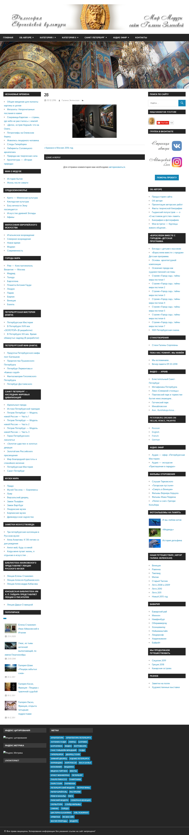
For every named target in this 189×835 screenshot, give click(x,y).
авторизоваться (117, 167)
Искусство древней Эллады (21, 213)
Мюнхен (156, 615)
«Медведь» (168, 529)
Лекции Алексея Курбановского (23, 580)
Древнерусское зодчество (20, 517)
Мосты (73, 771)
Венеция (11, 300)
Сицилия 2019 (159, 660)
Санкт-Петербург (95, 37)
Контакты (141, 37)
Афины (10, 217)
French (155, 435)
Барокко (83, 742)
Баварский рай (159, 611)
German (156, 439)
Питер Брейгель (59, 792)
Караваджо (56, 763)
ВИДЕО (68, 746)
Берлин (10, 296)
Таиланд (156, 573)
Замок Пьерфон (15, 501)
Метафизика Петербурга (164, 387)
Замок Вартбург (15, 505)
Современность (15, 250)
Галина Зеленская (70, 100)
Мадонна (69, 767)
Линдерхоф (158, 634)
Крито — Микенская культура (22, 197)
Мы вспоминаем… (161, 360)
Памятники (75, 779)
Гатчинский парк (160, 402)
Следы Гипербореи (17, 144)
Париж (10, 292)
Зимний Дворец (59, 758)
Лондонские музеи (16, 509)
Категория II (69, 37)
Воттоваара (80, 746)
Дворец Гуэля (73, 754)
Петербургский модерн (63, 788)
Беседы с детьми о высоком (166, 248)
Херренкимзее (159, 638)
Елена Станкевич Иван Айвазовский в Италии (28, 628)
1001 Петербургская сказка (165, 330)
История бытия (15, 178)
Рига (70, 796)
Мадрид (11, 273)
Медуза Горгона (59, 771)
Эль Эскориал (81, 813)
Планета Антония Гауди (19, 285)
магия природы (59, 821)
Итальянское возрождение (20, 235)
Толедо (10, 277)
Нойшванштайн (160, 631)
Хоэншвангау (158, 627)
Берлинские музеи (16, 513)
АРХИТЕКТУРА (57, 738)
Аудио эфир (120, 37)
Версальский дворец (17, 497)
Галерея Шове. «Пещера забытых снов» (27, 669)
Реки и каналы (58, 796)
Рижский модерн (59, 800)
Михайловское (159, 406)
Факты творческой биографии (167, 208)
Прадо (10, 485)
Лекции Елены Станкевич (20, 576)
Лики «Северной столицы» (165, 390)
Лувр (9, 493)
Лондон (11, 288)
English (155, 432)
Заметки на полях (161, 683)
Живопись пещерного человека (23, 140)
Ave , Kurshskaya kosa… (164, 410)
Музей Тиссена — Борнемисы (22, 489)
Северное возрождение (19, 239)
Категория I (46, 37)
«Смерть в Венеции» (162, 489)
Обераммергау (159, 623)
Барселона (12, 281)
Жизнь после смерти (17, 182)
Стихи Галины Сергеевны (165, 345)
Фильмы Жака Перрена (164, 497)
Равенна (156, 569)
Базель (10, 304)
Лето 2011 (156, 592)
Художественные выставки (166, 687)
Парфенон (70, 783)
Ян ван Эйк (68, 817)
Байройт (156, 642)
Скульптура (56, 804)
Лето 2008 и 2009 (161, 584)
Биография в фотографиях (165, 220)
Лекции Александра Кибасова (22, 583)
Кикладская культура (18, 201)
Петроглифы (83, 788)
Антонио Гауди (58, 742)
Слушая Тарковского (162, 481)
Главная (8, 37)
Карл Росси (70, 763)
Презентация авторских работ (167, 204)
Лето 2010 (157, 588)
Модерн (11, 246)
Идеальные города (16, 404)
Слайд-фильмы (73, 804)
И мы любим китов (171, 519)
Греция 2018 (158, 664)
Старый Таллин (160, 581)
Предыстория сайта (162, 196)
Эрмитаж (55, 817)
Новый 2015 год (160, 596)
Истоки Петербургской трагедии (23, 408)
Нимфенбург (158, 619)
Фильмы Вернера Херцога (165, 493)
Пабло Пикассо (59, 779)
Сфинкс (55, 808)
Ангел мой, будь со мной (19, 547)
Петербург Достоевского (19, 384)
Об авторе (25, 37)
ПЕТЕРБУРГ (77, 775)
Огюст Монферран (60, 775)
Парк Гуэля (56, 783)
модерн (74, 821)
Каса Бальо (85, 763)
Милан (155, 577)
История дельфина (172, 540)
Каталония (56, 767)
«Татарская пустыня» (162, 485)
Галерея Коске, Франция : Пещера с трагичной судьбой (28, 687)
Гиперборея (57, 754)
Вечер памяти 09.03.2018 (164, 364)
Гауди (82, 750)
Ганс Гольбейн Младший (63, 750)
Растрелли (75, 792)
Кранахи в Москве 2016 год (59, 147)
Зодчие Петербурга (79, 758)
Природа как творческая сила (22, 156)
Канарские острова (161, 668)
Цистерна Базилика (61, 813)
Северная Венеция (81, 800)
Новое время (13, 242)
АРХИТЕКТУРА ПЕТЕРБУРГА (78, 738)
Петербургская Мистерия (20, 322)
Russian (156, 428)
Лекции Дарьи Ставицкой (20, 604)
